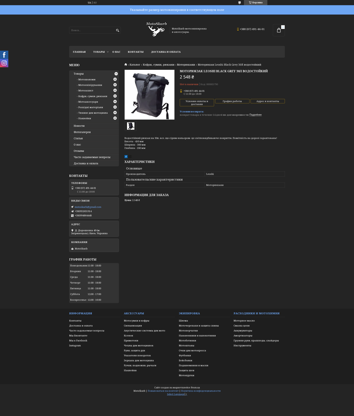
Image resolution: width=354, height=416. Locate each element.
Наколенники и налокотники (197, 335)
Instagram (75, 345)
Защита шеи (186, 370)
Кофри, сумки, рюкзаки (158, 64)
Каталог (135, 64)
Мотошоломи (87, 79)
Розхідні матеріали (90, 107)
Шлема (183, 320)
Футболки (185, 355)
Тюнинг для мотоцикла (93, 112)
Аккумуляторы (243, 330)
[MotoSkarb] (156, 30)
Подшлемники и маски (193, 365)
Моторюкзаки (186, 64)
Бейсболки (185, 360)
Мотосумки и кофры (136, 320)
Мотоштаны (186, 345)
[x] (130, 157)
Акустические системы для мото (144, 330)
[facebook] (126, 157)
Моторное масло (244, 320)
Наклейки (84, 118)
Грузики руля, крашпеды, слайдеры (256, 340)
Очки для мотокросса (192, 350)
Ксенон (128, 335)
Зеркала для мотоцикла (139, 360)
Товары (99, 51)
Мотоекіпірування (90, 85)
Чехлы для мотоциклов (138, 345)
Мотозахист (85, 90)
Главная (79, 51)
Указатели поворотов (137, 355)
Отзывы (79, 151)
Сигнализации (133, 325)
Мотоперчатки (188, 330)
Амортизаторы (243, 335)
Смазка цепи (242, 325)
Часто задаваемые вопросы (92, 157)
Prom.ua (195, 387)
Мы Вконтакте (78, 335)
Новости (79, 125)
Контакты (136, 51)
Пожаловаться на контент (163, 390)
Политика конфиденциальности (201, 390)
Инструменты (242, 345)
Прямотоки (131, 340)
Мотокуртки (186, 375)
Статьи (78, 138)
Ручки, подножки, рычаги (140, 365)
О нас (116, 51)
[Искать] (117, 30)
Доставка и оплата (166, 51)
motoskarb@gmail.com (88, 206)
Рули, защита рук (134, 350)
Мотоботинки (187, 340)
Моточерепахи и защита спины (199, 325)
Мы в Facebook (78, 340)
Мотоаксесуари (88, 101)
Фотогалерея (82, 132)
